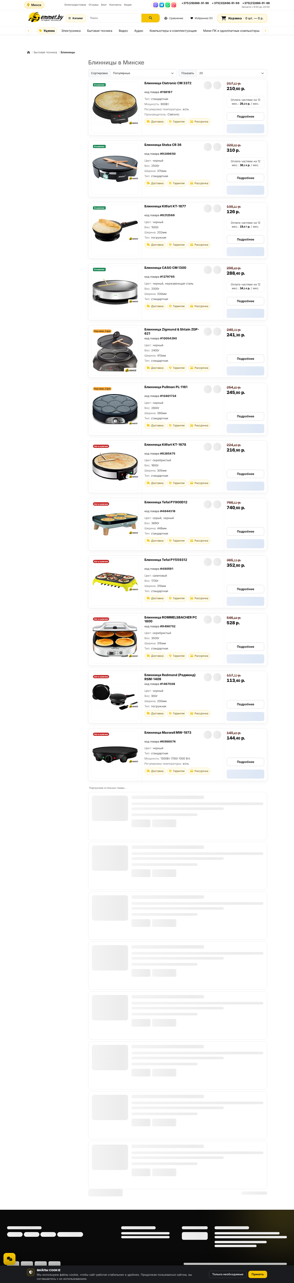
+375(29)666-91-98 (195, 3)
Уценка (49, 30)
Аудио (138, 30)
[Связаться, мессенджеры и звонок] (9, 1259)
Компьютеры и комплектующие (173, 30)
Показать (187, 73)
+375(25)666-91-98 (256, 3)
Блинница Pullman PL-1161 (165, 387)
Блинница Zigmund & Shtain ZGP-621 (171, 331)
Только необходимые (227, 1274)
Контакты (115, 4)
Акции (128, 4)
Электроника (71, 30)
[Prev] (28, 30)
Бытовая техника (99, 30)
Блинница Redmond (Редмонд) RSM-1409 (170, 677)
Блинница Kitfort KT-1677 (165, 206)
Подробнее (245, 116)
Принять (258, 1274)
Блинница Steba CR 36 (162, 145)
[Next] (265, 30)
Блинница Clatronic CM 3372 (168, 83)
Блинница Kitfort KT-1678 (165, 444)
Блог (104, 4)
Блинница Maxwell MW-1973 (167, 732)
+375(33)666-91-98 (225, 3)
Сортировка (99, 73)
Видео (123, 30)
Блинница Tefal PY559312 (165, 560)
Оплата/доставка (75, 4)
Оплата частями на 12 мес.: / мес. (245, 101)
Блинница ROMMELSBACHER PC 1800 (170, 619)
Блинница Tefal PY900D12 (165, 502)
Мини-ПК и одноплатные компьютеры (231, 30)
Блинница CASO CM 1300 (165, 268)
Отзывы (94, 4)
